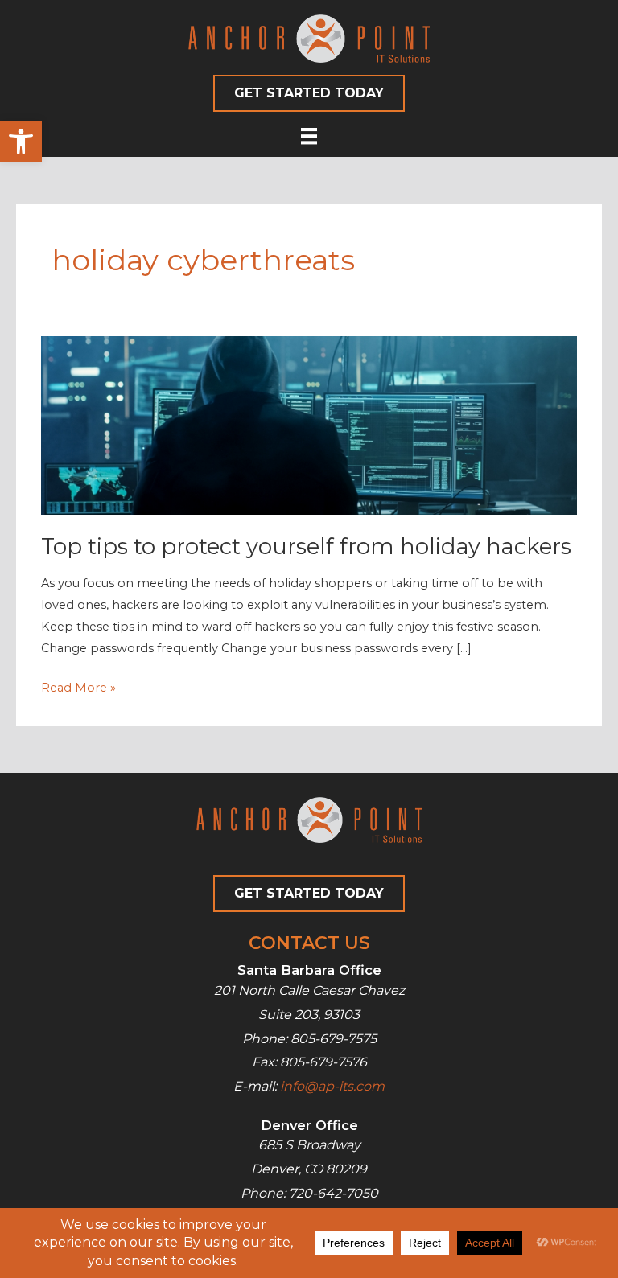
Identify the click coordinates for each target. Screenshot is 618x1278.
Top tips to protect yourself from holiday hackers (306, 546)
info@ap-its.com (332, 1086)
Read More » (78, 689)
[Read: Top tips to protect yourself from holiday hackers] (309, 424)
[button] (21, 141)
